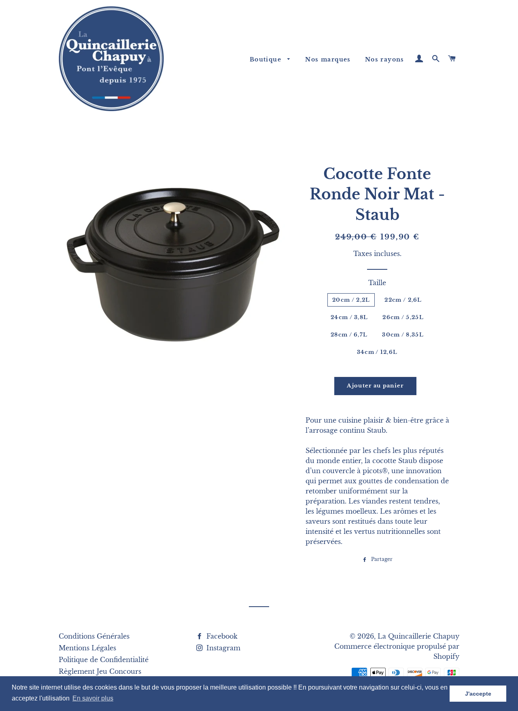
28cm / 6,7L (349, 334)
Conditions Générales (94, 636)
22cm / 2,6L (403, 299)
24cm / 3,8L (349, 317)
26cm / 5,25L (403, 317)
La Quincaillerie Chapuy (418, 636)
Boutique (267, 59)
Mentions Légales (87, 648)
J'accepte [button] (478, 693)
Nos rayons (384, 59)
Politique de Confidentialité (104, 660)
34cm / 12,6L (377, 352)
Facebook (221, 636)
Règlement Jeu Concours (100, 671)
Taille (377, 283)
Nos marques (327, 59)
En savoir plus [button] (92, 698)
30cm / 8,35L (403, 334)
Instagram (222, 648)
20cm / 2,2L (351, 299)
